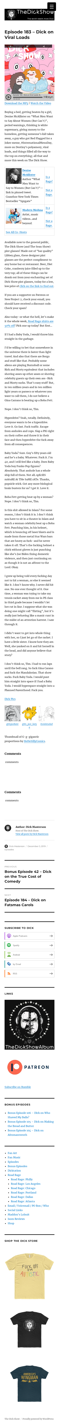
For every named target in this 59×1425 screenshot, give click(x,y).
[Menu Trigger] (51, 6)
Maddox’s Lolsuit (18, 1214)
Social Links (15, 1210)
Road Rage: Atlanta (23, 1201)
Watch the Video (41, 103)
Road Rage (14, 1175)
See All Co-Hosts (16, 232)
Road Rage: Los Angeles (25, 1183)
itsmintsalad (46, 724)
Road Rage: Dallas (22, 1197)
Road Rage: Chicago (23, 1188)
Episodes (9, 849)
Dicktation (14, 1170)
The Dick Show (12, 1419)
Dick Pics (10, 699)
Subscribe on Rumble (18, 1087)
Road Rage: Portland (23, 1192)
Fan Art (12, 1153)
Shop (11, 1223)
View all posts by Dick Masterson (32, 834)
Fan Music (14, 1157)
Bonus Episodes (17, 1166)
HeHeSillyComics (34, 741)
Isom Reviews (16, 1218)
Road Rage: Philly (22, 1179)
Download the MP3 (16, 103)
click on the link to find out (36, 286)
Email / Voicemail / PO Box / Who (28, 1205)
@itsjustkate (12, 724)
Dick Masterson (17, 846)
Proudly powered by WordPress (38, 1419)
